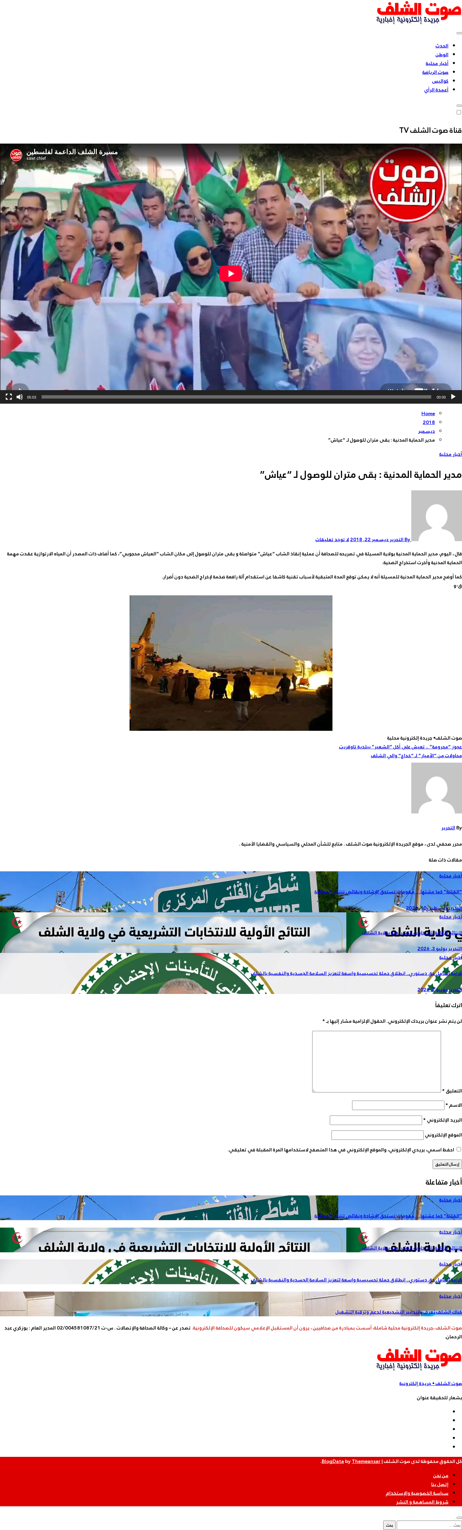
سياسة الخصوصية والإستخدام (417, 1493)
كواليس (440, 81)
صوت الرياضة (435, 72)
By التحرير (400, 539)
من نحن (440, 1475)
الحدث (442, 45)
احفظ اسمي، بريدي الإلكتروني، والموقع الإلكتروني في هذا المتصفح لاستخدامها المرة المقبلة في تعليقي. (341, 1149)
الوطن (442, 54)
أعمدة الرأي (436, 89)
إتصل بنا (439, 1484)
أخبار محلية (437, 63)
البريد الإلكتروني (442, 1119)
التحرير (448, 827)
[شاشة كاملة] (8, 397)
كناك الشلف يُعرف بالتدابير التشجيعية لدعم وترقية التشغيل (399, 1312)
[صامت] (19, 397)
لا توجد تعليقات (332, 539)
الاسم (453, 1105)
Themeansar (366, 1461)
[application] (231, 274)
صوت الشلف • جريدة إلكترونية (430, 1383)
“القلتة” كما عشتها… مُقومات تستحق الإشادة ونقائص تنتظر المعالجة (388, 891)
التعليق (452, 1090)
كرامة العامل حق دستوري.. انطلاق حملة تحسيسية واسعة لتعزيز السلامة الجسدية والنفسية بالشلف (356, 973)
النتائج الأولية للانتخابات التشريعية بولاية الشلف (412, 932)
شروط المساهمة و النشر (422, 1501)
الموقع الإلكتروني (443, 1134)
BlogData (333, 1461)
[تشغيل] (453, 397)
